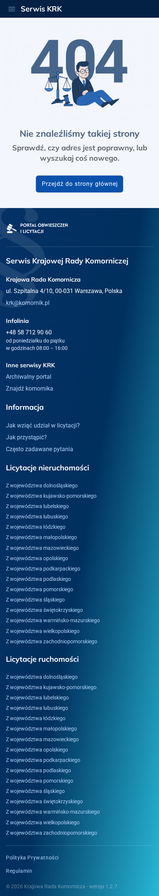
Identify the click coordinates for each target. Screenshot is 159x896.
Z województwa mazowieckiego (42, 548)
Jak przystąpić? (26, 437)
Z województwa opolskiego (37, 558)
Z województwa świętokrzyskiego (44, 610)
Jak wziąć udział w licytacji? (43, 425)
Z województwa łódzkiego (35, 527)
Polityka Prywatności (32, 858)
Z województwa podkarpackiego (43, 569)
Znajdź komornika (29, 388)
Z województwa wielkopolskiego (43, 631)
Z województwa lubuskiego (37, 516)
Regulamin (19, 871)
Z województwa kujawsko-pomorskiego (51, 496)
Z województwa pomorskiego (39, 589)
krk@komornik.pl (28, 302)
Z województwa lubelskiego (37, 506)
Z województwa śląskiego (35, 600)
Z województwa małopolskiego (41, 537)
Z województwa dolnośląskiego (42, 485)
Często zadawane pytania (39, 449)
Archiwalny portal (28, 376)
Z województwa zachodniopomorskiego (51, 641)
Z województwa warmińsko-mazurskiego (53, 620)
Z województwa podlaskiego (38, 579)
